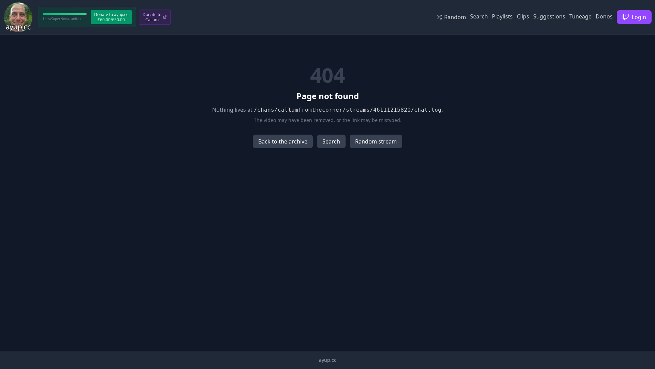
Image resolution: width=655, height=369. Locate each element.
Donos (604, 16)
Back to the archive (282, 141)
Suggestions (549, 16)
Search (479, 16)
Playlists (502, 16)
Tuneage (580, 16)
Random (455, 17)
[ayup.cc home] (18, 17)
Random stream (376, 141)
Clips (523, 16)
